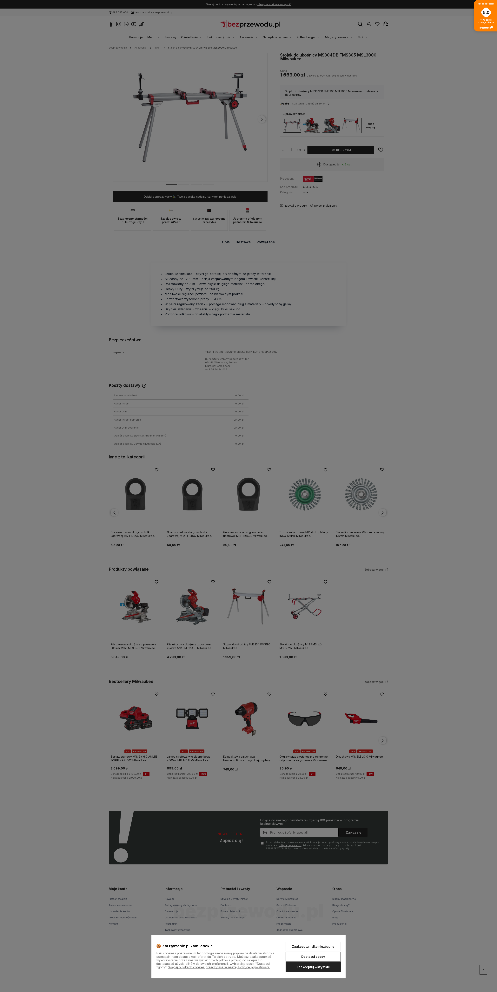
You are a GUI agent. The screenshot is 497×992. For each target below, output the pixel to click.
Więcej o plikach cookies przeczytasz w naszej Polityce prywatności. (219, 967)
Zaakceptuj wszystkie (313, 967)
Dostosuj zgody (313, 957)
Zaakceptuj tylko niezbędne (313, 947)
